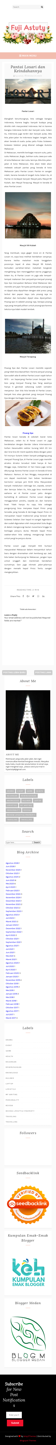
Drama (10, 791)
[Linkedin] (43, 596)
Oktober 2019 (12, 983)
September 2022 (13, 932)
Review (27, 810)
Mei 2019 (9, 990)
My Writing (26, 805)
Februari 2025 (12, 890)
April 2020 (10, 969)
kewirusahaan (28, 796)
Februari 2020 (12, 973)
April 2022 (10, 935)
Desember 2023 (13, 901)
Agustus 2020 (12, 963)
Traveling (12, 820)
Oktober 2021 (12, 939)
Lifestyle (12, 805)
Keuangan (12, 796)
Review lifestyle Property (21, 815)
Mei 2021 (9, 956)
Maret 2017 (11, 1018)
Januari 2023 (12, 925)
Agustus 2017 (12, 1011)
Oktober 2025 (12, 873)
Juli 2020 (10, 966)
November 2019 (13, 980)
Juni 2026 (10, 866)
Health (39, 791)
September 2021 (13, 942)
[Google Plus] (28, 596)
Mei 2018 (10, 997)
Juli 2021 (9, 949)
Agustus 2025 (12, 877)
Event (20, 791)
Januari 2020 (12, 976)
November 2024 (13, 897)
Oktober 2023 (12, 908)
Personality (13, 810)
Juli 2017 (9, 1014)
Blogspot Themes (28, 1440)
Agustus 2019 (12, 987)
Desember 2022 (13, 928)
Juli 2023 (10, 918)
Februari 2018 (12, 1004)
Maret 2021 (11, 959)
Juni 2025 (10, 880)
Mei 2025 (10, 883)
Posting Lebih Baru (14, 672)
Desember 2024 (13, 894)
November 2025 (13, 870)
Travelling (26, 820)
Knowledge (13, 801)
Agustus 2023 (12, 914)
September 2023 (13, 911)
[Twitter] (33, 596)
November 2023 (13, 904)
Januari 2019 (11, 994)
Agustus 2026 (12, 863)
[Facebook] (23, 596)
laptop (37, 801)
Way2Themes (30, 1436)
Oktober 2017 (12, 1007)
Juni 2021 (10, 952)
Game (30, 791)
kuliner (27, 801)
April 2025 (10, 887)
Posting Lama (43, 672)
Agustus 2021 (12, 945)
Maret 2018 (11, 1001)
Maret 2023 (11, 921)
